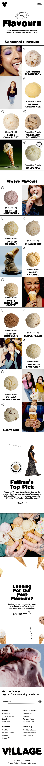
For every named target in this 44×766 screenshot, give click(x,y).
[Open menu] (39, 4)
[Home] (4, 4)
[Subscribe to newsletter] (40, 701)
